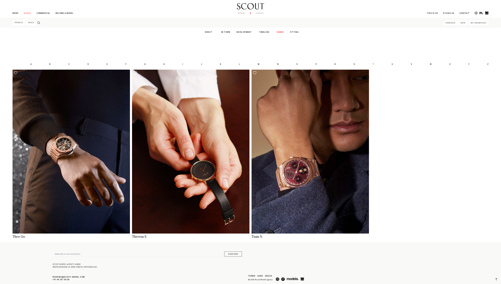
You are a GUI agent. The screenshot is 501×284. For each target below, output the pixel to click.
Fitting (294, 32)
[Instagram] (476, 13)
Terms (251, 276)
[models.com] (481, 13)
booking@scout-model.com (69, 277)
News (16, 13)
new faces (208, 39)
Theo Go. (19, 237)
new (462, 23)
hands (280, 32)
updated (450, 23)
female (19, 22)
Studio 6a (448, 13)
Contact (464, 13)
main (208, 36)
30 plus (264, 36)
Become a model (65, 13)
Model (27, 13)
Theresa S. (139, 237)
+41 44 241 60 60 (61, 280)
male (31, 22)
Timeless (264, 32)
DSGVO (268, 276)
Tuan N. (257, 237)
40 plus (264, 39)
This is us (432, 13)
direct (208, 32)
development (244, 32)
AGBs (260, 276)
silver (264, 43)
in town (225, 32)
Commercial (43, 13)
